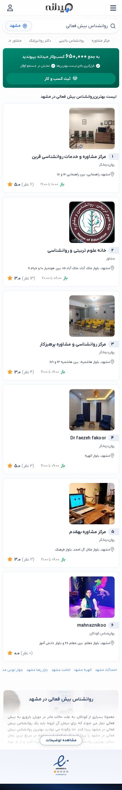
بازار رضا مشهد (37, 670)
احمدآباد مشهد (106, 670)
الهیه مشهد (83, 670)
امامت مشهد (60, 670)
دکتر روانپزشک (40, 40)
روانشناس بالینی (71, 40)
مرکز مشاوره (101, 40)
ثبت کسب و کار (58, 79)
